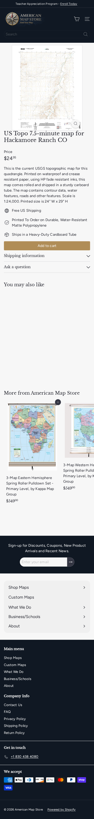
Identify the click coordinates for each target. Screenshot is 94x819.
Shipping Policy (16, 726)
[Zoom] (75, 123)
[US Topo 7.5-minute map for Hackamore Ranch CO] (32, 336)
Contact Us (13, 705)
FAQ (7, 712)
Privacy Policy (15, 719)
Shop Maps (13, 658)
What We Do (14, 672)
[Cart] (76, 19)
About (9, 686)
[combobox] (47, 34)
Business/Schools (17, 679)
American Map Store (55, 393)
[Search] (85, 34)
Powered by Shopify (61, 809)
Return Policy (14, 733)
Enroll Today (68, 3)
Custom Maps (15, 665)
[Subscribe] (70, 562)
